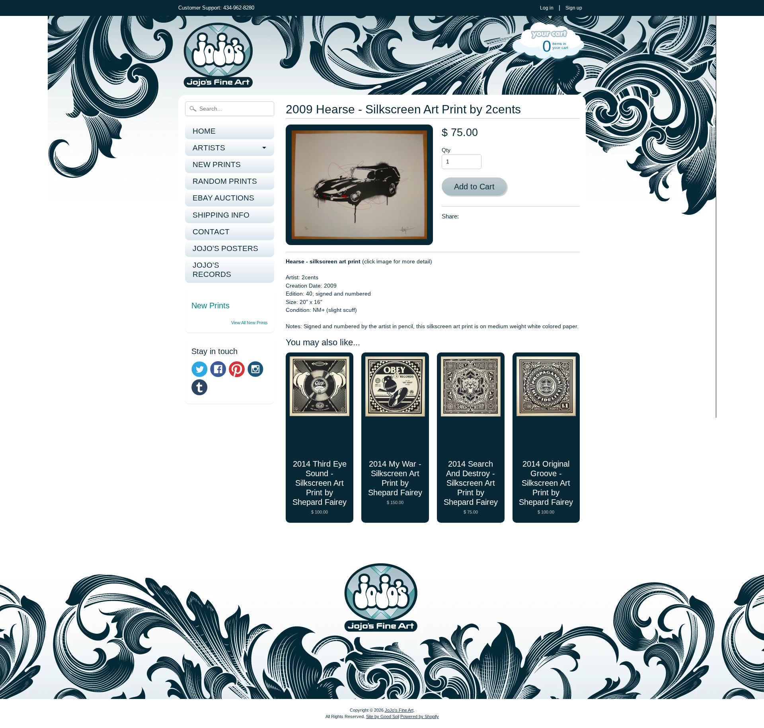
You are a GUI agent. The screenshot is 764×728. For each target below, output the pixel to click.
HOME (204, 131)
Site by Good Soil (382, 716)
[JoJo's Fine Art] (218, 83)
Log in (547, 8)
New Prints (210, 305)
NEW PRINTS (217, 164)
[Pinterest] (237, 369)
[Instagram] (255, 369)
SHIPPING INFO (221, 215)
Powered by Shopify (419, 716)
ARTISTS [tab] (209, 148)
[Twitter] (199, 369)
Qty (446, 150)
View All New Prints (249, 322)
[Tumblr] (199, 387)
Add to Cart (474, 186)
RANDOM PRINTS (225, 181)
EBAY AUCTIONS (223, 198)
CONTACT (211, 232)
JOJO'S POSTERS (225, 248)
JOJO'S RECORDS (212, 269)
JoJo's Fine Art (399, 710)
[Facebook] (218, 369)
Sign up (573, 8)
